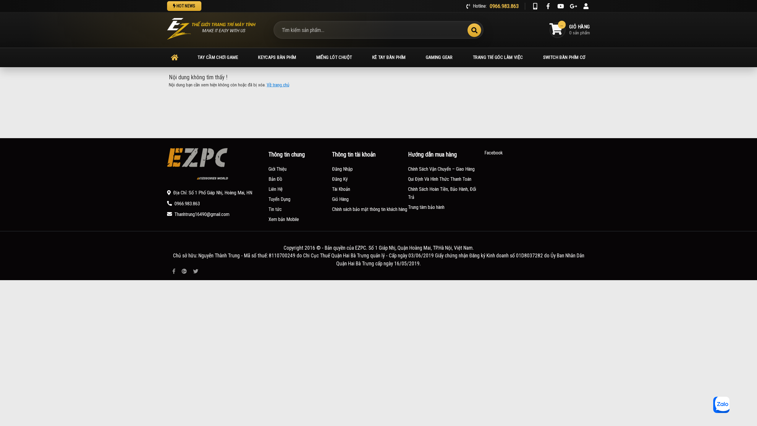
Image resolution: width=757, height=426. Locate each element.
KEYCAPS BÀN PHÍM (277, 57)
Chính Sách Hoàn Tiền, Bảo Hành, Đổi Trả (442, 193)
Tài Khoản (341, 189)
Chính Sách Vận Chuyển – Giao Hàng (441, 169)
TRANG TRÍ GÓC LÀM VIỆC (498, 57)
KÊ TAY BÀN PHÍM (389, 57)
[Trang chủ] (174, 57)
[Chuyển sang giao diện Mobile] (535, 6)
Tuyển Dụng (279, 199)
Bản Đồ (275, 179)
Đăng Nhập (342, 169)
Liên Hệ (275, 189)
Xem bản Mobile (283, 219)
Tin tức (275, 209)
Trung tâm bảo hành (426, 207)
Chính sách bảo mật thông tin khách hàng (369, 209)
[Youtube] (560, 6)
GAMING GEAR (439, 57)
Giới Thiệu (277, 169)
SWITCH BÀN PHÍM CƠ (564, 57)
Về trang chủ (278, 85)
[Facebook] (548, 6)
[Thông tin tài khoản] (586, 6)
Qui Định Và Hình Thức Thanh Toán (439, 179)
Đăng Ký (340, 179)
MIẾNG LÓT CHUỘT (334, 57)
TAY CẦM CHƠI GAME (218, 57)
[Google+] (573, 6)
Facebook (493, 153)
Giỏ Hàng (340, 199)
